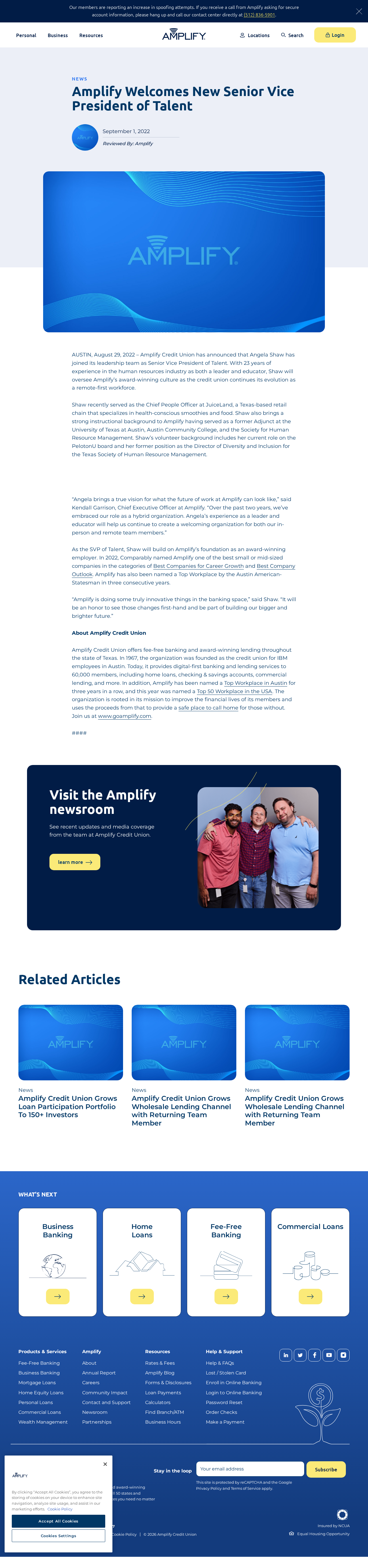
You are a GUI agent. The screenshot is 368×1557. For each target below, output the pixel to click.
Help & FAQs (220, 1363)
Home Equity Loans (41, 1392)
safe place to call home (208, 708)
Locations (259, 35)
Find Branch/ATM (164, 1412)
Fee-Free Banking (39, 1363)
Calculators (157, 1402)
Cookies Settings (58, 1535)
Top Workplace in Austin (255, 683)
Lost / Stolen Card (226, 1373)
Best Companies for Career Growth (198, 566)
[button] (292, 39)
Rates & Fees (160, 1363)
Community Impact (105, 1392)
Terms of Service (246, 1488)
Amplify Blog (160, 1373)
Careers (90, 1383)
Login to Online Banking (234, 1392)
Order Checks (221, 1412)
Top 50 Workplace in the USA (234, 691)
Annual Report (99, 1373)
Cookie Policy (124, 1534)
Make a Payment (225, 1422)
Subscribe (326, 1469)
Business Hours (163, 1422)
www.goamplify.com (124, 716)
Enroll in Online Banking (234, 1383)
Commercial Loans (39, 1412)
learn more (70, 862)
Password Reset (224, 1402)
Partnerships (97, 1422)
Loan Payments (163, 1392)
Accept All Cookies (58, 1521)
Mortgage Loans (37, 1383)
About (89, 1363)
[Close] (105, 1464)
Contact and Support (106, 1402)
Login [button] (338, 35)
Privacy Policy (209, 1488)
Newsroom (95, 1412)
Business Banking (39, 1373)
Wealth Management (43, 1422)
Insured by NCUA (334, 1526)
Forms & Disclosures (168, 1383)
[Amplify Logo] (184, 34)
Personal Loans (35, 1402)
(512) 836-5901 (259, 14)
